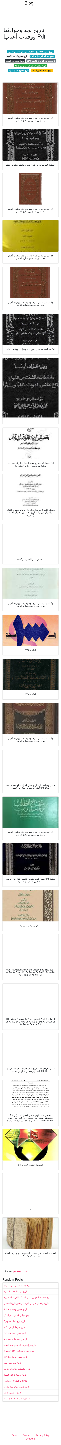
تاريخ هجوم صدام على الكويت (17, 1285)
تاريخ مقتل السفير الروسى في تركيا (30, 65)
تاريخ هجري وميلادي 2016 (15, 1356)
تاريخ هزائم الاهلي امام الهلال (17, 1315)
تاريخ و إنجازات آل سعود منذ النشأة (20, 1344)
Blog (29, 3)
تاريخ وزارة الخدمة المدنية (15, 1291)
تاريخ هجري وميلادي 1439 (15, 1309)
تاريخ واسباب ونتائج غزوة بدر (17, 1368)
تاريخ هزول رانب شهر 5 (14, 1321)
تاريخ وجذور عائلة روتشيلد (16, 1339)
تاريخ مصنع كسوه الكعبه (17, 56)
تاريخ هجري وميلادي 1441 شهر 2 (19, 1350)
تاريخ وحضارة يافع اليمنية (15, 1374)
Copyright (30, 1438)
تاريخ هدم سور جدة (12, 1362)
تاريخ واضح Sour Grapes (15, 1380)
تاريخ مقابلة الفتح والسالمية (42, 56)
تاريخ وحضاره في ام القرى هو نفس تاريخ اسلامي (26, 1303)
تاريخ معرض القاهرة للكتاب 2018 (41, 60)
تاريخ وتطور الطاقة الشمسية (17, 1398)
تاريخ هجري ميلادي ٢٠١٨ (15, 1333)
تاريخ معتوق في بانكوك (19, 70)
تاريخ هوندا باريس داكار (14, 1327)
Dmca (15, 1435)
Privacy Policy (42, 1435)
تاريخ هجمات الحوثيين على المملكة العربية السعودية (27, 1297)
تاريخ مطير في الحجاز (15, 60)
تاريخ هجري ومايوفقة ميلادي (16, 1386)
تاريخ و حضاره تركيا (12, 1392)
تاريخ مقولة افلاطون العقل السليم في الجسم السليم (30, 51)
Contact (26, 1435)
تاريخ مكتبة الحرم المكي (41, 70)
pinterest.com (20, 1271)
